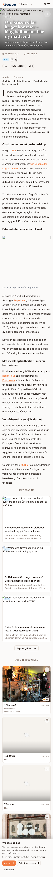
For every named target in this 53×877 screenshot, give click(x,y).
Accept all (9, 863)
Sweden (6, 77)
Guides (17, 77)
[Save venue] (47, 669)
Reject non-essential (29, 863)
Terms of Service (38, 857)
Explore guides (24, 648)
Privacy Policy (23, 857)
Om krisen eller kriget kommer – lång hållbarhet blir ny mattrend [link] (25, 82)
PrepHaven (20, 300)
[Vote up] (16, 59)
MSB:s (12, 150)
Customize (9, 869)
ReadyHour (8, 375)
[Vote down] (12, 59)
